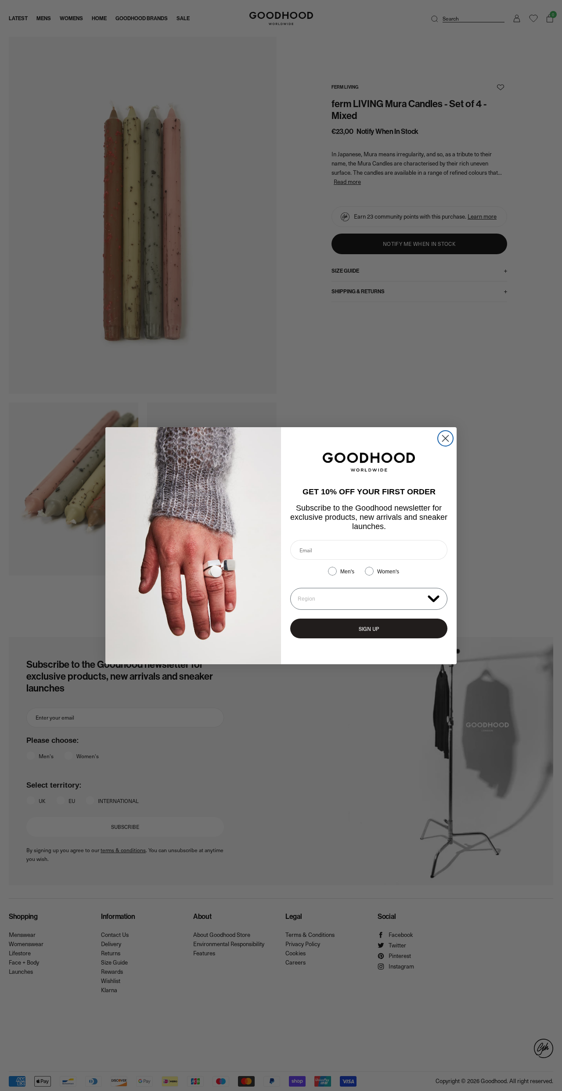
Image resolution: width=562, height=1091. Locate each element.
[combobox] (361, 598)
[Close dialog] (445, 438)
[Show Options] (433, 598)
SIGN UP (369, 628)
